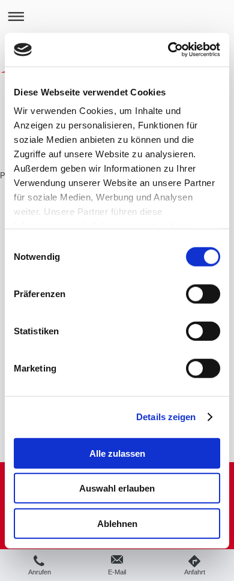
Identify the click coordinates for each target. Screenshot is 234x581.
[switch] (203, 293)
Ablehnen (117, 523)
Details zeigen (166, 417)
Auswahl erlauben (117, 488)
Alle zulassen (117, 453)
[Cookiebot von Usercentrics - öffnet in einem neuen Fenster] (168, 50)
